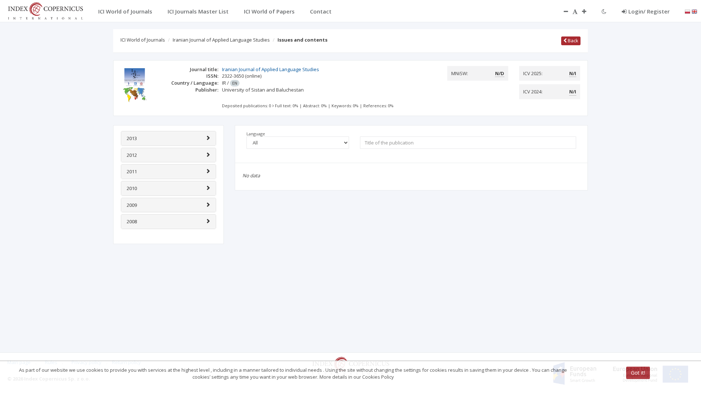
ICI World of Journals (142, 39)
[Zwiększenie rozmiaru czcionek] (588, 11)
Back (572, 40)
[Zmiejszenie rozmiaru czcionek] (562, 11)
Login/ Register (649, 11)
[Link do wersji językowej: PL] (687, 11)
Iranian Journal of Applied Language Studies (221, 39)
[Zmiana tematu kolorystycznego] (604, 11)
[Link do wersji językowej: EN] (694, 11)
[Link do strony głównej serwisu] (45, 10)
